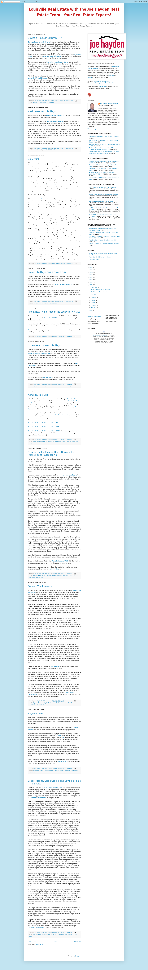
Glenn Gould (51, 441)
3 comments (69, 701)
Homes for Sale (37, 303)
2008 (91, 285)
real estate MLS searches (55, 121)
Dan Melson (55, 666)
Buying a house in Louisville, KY (39, 42)
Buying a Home (37, 386)
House (38, 150)
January (93, 307)
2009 (91, 282)
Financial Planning (46, 575)
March (93, 302)
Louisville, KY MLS (50, 318)
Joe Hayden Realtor (47, 386)
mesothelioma (45, 185)
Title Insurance (40, 704)
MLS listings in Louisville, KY (102, 81)
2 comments (69, 100)
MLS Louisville (53, 303)
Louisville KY (71, 934)
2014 (91, 272)
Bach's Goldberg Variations (40, 441)
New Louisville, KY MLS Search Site (47, 272)
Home (34, 150)
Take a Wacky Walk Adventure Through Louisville (103, 194)
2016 (91, 267)
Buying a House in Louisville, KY (45, 38)
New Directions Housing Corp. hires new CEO (102, 240)
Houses (35, 102)
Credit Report (45, 934)
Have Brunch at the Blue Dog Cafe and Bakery (102, 187)
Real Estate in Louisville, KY (43, 111)
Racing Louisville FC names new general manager (104, 244)
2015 (91, 269)
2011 (91, 280)
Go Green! (33, 158)
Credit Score (52, 934)
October (93, 297)
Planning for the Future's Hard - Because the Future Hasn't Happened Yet (51, 453)
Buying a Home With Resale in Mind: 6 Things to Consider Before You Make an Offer (103, 148)
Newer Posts (32, 941)
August (93, 300)
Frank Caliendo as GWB (60, 561)
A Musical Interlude (38, 394)
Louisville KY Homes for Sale (70, 575)
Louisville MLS (63, 761)
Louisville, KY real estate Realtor (57, 62)
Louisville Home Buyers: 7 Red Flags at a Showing (104, 136)
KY (38, 102)
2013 (91, 275)
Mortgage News (93, 259)
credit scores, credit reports (52, 788)
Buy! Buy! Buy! (36, 713)
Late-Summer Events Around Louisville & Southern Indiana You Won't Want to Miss (104, 152)
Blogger (77, 956)
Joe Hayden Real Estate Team (42, 100)
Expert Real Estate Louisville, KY (45, 345)
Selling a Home (71, 386)
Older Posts (77, 941)
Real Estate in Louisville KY (60, 386)
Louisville (42, 102)
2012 (91, 277)
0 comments (69, 301)
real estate (42, 199)
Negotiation (67, 770)
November (94, 287)
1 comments (69, 148)
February (94, 305)
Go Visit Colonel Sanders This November (101, 201)
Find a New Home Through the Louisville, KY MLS (54, 311)
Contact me (32, 330)
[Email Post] (75, 100)
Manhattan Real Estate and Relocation (100, 257)
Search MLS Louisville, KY (64, 284)
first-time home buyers (69, 475)
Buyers (35, 770)
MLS (46, 102)
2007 (91, 311)
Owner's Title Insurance (40, 586)
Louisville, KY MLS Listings (37, 78)
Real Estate (51, 102)
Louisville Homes (70, 441)
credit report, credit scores (52, 56)
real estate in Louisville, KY (55, 115)
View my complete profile (95, 129)
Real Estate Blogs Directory (94, 316)
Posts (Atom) (39, 944)
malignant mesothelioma (61, 185)
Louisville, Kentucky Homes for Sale (102, 335)
